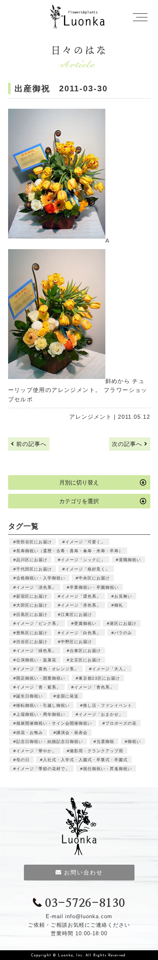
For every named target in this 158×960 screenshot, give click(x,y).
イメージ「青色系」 (94, 687)
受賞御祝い (85, 623)
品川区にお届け (31, 559)
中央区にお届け (94, 578)
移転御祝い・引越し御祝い (43, 705)
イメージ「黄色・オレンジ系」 (47, 669)
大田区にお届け (31, 605)
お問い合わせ (83, 872)
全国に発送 (67, 696)
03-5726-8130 (85, 903)
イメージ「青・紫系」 (38, 687)
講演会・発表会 (72, 732)
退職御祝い (130, 559)
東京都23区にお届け (99, 678)
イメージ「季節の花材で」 (43, 768)
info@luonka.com (88, 916)
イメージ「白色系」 (81, 633)
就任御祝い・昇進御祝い (107, 768)
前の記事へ (30, 444)
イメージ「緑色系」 (36, 650)
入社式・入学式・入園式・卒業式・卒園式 (85, 760)
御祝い (134, 741)
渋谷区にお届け (31, 641)
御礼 (118, 605)
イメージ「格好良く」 (87, 569)
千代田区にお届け (34, 569)
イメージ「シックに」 (83, 559)
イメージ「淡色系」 (36, 587)
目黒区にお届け (31, 614)
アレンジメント (90, 416)
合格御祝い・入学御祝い (40, 578)
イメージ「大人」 (110, 669)
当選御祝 (105, 741)
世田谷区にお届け (34, 542)
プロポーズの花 (121, 723)
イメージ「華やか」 (36, 751)
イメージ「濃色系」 (81, 596)
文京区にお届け (85, 660)
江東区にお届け (76, 614)
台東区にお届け (85, 650)
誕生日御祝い (29, 696)
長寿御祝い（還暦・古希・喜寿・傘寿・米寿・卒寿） (69, 551)
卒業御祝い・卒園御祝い (94, 587)
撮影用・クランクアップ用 (96, 751)
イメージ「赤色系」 (81, 605)
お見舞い (123, 596)
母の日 (23, 760)
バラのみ (123, 633)
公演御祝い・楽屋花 (36, 660)
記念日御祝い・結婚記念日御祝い (49, 741)
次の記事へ (128, 444)
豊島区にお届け (31, 633)
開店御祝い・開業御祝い (40, 678)
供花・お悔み (29, 732)
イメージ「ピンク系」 (38, 623)
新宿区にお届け (31, 596)
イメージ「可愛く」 (85, 542)
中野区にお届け (76, 641)
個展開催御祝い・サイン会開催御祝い (54, 723)
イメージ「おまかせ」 (101, 714)
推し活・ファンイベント (107, 705)
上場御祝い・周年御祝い (40, 714)
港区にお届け (123, 623)
